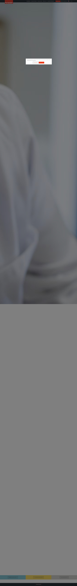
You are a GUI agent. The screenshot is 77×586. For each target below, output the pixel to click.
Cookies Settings (36, 62)
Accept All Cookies (41, 62)
